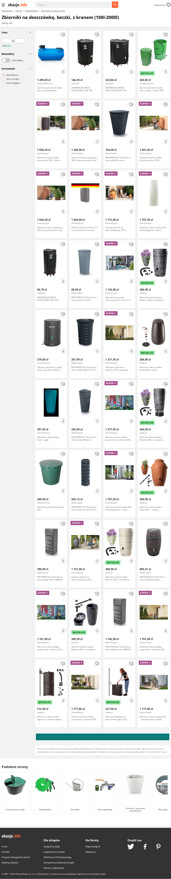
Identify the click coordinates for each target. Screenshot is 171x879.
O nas (4, 846)
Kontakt (6, 851)
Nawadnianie (31, 10)
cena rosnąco (12, 78)
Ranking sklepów (10, 862)
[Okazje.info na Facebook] (145, 847)
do (13, 40)
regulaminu (82, 873)
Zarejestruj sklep (52, 846)
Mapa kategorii (93, 846)
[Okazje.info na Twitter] (130, 847)
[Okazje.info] (18, 5)
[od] (7, 40)
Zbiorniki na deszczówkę (53, 10)
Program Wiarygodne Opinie (16, 857)
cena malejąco (13, 82)
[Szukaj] (76, 3)
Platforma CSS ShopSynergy (57, 857)
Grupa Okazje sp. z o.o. (26, 873)
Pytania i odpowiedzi (54, 867)
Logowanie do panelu (54, 851)
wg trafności (12, 74)
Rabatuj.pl (91, 851)
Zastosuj (6, 45)
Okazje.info (7, 11)
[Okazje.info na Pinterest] (158, 847)
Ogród (19, 10)
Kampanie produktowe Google (59, 862)
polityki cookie (99, 873)
